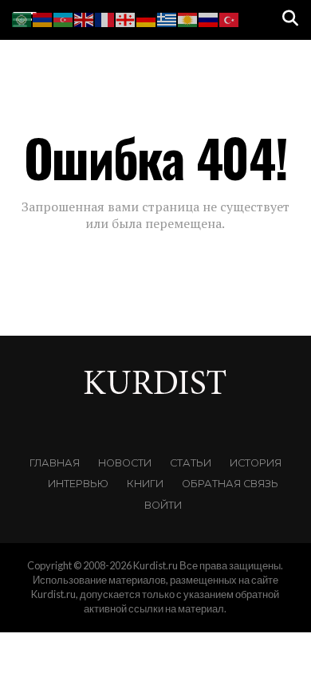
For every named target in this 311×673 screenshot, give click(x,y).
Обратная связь (230, 484)
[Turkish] (229, 18)
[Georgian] (126, 18)
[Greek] (167, 18)
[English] (84, 18)
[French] (105, 18)
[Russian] (209, 18)
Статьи (190, 463)
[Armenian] (43, 18)
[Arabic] (22, 18)
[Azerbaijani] (63, 18)
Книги (145, 484)
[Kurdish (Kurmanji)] (188, 18)
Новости (125, 463)
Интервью (78, 484)
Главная (55, 463)
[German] (146, 18)
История (255, 463)
